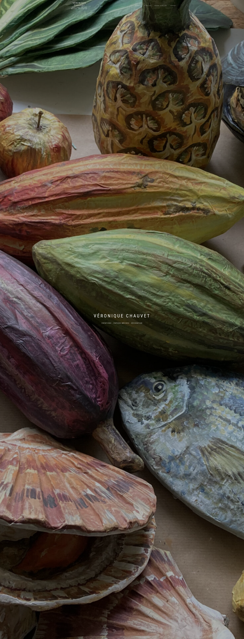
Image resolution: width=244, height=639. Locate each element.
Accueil (138, 5)
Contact (173, 5)
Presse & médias (161, 5)
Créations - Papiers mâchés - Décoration (79, 8)
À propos (147, 5)
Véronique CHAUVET (79, 4)
